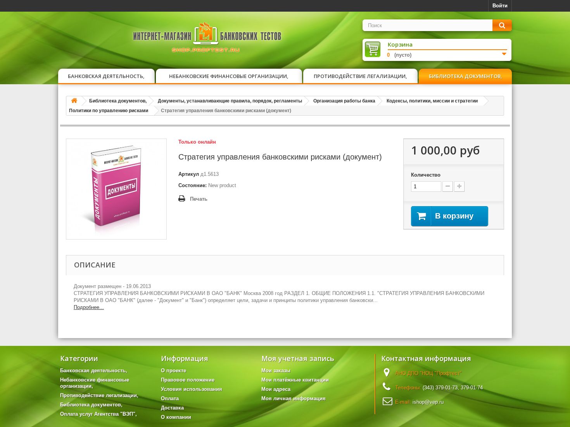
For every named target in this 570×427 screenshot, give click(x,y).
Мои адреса (275, 389)
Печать (198, 199)
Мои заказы (275, 370)
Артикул (188, 174)
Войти (500, 6)
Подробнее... (89, 307)
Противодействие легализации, (360, 76)
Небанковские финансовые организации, (228, 76)
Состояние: (192, 185)
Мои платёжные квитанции (295, 380)
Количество (425, 175)
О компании (176, 417)
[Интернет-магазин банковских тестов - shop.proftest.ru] (207, 38)
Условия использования (191, 389)
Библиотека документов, (465, 76)
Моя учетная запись (297, 358)
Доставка (172, 408)
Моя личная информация (293, 398)
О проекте (173, 370)
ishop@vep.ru (428, 402)
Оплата (170, 398)
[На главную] (74, 101)
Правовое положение (187, 380)
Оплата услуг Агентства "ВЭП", (98, 414)
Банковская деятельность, (106, 76)
